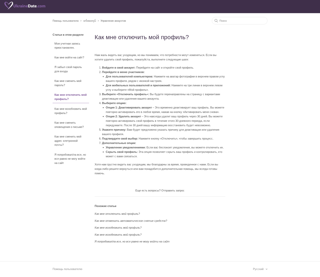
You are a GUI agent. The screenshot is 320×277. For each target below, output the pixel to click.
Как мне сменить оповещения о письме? (69, 124)
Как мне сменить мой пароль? (67, 83)
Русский (258, 269)
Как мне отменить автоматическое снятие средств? (131, 220)
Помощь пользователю (66, 20)
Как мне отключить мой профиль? (70, 97)
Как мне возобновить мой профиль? (70, 111)
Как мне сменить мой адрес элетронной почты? (67, 140)
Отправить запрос (172, 190)
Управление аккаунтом (113, 20)
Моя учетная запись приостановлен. (67, 45)
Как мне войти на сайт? (69, 57)
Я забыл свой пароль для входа (68, 69)
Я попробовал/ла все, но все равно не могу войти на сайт (70, 158)
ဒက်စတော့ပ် (89, 20)
